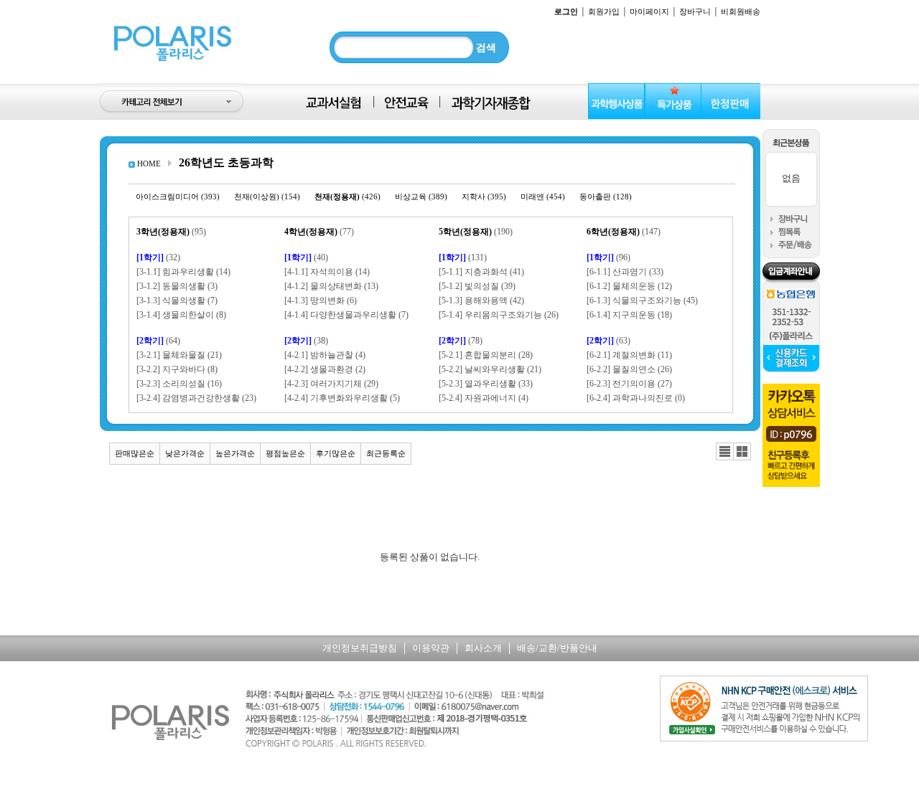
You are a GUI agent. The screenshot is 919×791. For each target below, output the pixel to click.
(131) (463, 257)
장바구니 (695, 11)
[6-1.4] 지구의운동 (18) (629, 315)
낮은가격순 (185, 453)
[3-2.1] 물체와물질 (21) (179, 355)
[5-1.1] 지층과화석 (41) (481, 272)
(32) (158, 257)
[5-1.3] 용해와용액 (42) (481, 300)
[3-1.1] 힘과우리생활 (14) (183, 272)
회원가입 (604, 11)
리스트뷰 (724, 451)
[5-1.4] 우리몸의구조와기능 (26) (499, 315)
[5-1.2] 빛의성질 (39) (477, 286)
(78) (460, 341)
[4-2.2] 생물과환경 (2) (324, 369)
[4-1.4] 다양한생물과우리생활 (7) (346, 315)
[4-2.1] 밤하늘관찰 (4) (324, 355)
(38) (306, 341)
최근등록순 (386, 453)
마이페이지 (649, 11)
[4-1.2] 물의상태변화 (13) (331, 286)
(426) (347, 196)
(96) (608, 257)
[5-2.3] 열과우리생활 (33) (486, 384)
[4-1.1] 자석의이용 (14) (327, 272)
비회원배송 (740, 11)
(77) (319, 232)
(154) (267, 196)
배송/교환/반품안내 (557, 648)
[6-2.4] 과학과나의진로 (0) (636, 398)
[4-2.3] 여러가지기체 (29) (331, 384)
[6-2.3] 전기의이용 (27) (629, 384)
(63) (608, 341)
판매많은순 (134, 453)
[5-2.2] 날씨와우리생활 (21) (490, 369)
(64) (158, 341)
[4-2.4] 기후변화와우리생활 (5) (342, 398)
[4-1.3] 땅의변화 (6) (320, 300)
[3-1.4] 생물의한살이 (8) (181, 315)
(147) (624, 232)
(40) (306, 257)
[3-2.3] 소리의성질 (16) (179, 384)
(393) (178, 196)
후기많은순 (335, 453)
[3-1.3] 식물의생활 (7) (177, 300)
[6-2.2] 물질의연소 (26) (629, 369)
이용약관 (430, 648)
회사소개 (483, 648)
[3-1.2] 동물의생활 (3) (177, 286)
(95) (171, 232)
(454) (543, 196)
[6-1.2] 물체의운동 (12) (629, 286)
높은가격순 (235, 453)
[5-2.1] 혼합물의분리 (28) (486, 355)
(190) (476, 232)
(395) (484, 196)
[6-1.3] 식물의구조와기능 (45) (642, 300)
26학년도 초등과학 (226, 162)
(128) (605, 196)
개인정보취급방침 (359, 648)
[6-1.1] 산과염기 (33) (625, 272)
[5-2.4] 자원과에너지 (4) (483, 398)
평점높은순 (285, 453)
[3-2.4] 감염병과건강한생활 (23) (196, 398)
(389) (421, 196)
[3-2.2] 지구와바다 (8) (177, 369)
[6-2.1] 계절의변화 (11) (629, 355)
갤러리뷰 (742, 451)
